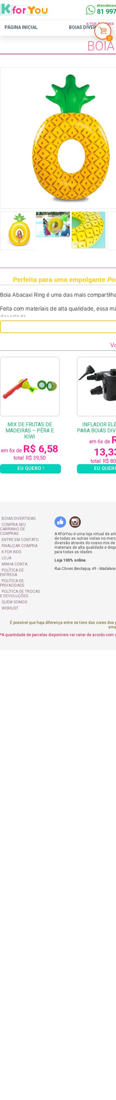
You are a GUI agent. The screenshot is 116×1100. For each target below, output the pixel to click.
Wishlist (10, 608)
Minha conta (14, 564)
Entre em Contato (20, 539)
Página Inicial (21, 27)
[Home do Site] (24, 12)
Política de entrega (12, 572)
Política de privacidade (12, 583)
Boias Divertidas (89, 27)
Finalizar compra (19, 546)
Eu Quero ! (30, 468)
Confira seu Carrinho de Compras (13, 529)
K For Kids (11, 552)
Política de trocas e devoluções (20, 593)
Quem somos (14, 602)
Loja (6, 558)
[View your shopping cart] (102, 33)
